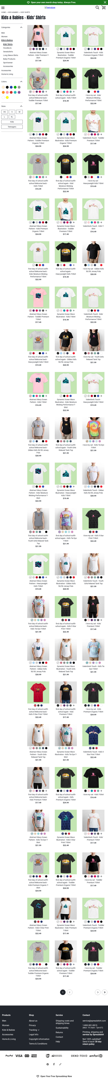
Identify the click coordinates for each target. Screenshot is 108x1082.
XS (4, 112)
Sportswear (8, 63)
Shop (31, 1015)
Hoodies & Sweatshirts (8, 48)
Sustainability (62, 1028)
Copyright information (39, 1039)
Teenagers (12, 127)
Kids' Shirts (8, 44)
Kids (12, 122)
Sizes (3, 106)
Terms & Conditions (38, 1043)
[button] (38, 36)
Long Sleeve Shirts (10, 55)
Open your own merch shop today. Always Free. (53, 2)
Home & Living (7, 74)
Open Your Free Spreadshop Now (56, 1076)
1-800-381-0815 (93, 1026)
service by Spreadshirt (93, 1034)
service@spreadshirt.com (94, 1021)
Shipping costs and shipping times (65, 1022)
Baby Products (9, 59)
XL (12, 117)
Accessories (8, 66)
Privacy (32, 1025)
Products (6, 1015)
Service (59, 1015)
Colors (4, 82)
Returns (59, 1032)
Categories (5, 27)
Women (4, 36)
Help (58, 1041)
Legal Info (33, 1034)
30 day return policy (92, 1042)
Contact (59, 1037)
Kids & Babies (7, 40)
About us (33, 1021)
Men (3, 33)
